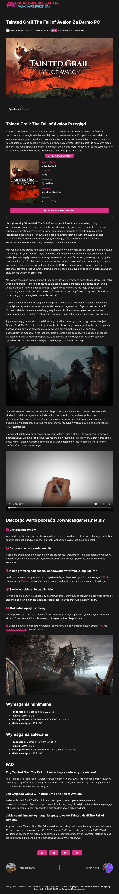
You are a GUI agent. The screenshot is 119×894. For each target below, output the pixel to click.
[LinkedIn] (77, 852)
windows (79, 30)
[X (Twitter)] (53, 852)
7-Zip (103, 577)
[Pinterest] (65, 852)
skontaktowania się (16, 629)
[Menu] (111, 5)
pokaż (26, 109)
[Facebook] (42, 852)
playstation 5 (67, 30)
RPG (54, 30)
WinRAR (25, 581)
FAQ (101, 625)
